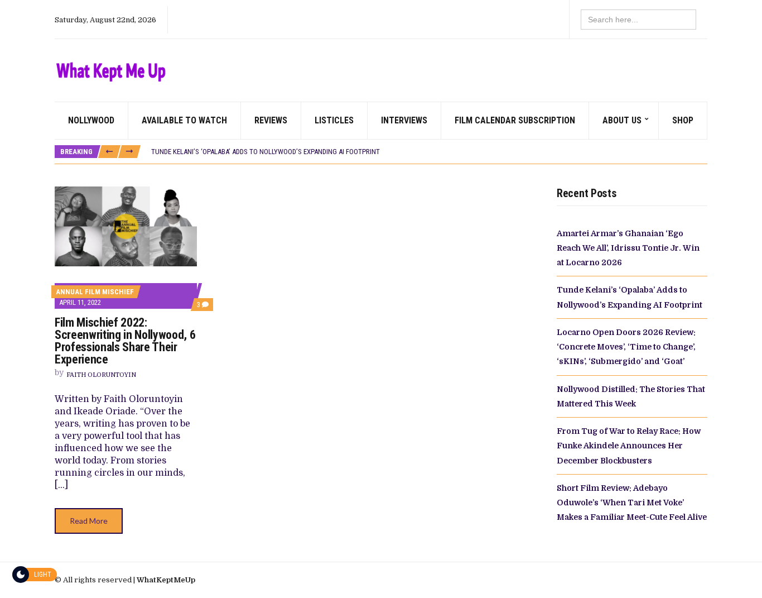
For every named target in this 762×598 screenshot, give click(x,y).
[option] (429, 152)
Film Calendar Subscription (515, 120)
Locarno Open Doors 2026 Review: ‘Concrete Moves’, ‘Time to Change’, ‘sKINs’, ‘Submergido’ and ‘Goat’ (626, 347)
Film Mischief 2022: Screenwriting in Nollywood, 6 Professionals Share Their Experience (125, 340)
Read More (89, 520)
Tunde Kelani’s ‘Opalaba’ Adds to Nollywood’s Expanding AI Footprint (265, 151)
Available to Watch (184, 120)
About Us (622, 120)
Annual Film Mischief (95, 292)
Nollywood (91, 120)
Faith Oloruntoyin (101, 375)
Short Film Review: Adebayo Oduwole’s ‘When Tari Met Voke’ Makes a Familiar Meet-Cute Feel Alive (632, 503)
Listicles (334, 120)
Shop (682, 120)
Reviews (270, 120)
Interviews (404, 120)
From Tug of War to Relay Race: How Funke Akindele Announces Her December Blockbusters (629, 446)
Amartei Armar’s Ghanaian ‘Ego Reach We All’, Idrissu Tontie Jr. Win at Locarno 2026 (628, 248)
